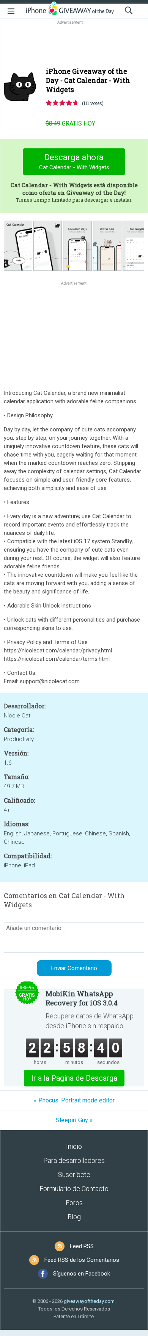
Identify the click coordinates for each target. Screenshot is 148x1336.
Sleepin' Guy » (74, 1120)
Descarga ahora (74, 162)
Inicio (74, 1146)
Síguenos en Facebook (81, 1273)
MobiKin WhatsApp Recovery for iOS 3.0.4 (82, 998)
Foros (74, 1203)
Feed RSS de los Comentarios (81, 1259)
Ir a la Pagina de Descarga (74, 1078)
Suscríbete (74, 1175)
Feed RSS (82, 1246)
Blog (74, 1217)
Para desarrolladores (74, 1160)
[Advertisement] (74, 44)
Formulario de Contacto (74, 1189)
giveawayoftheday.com (89, 1301)
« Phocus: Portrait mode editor (74, 1100)
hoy (70, 123)
